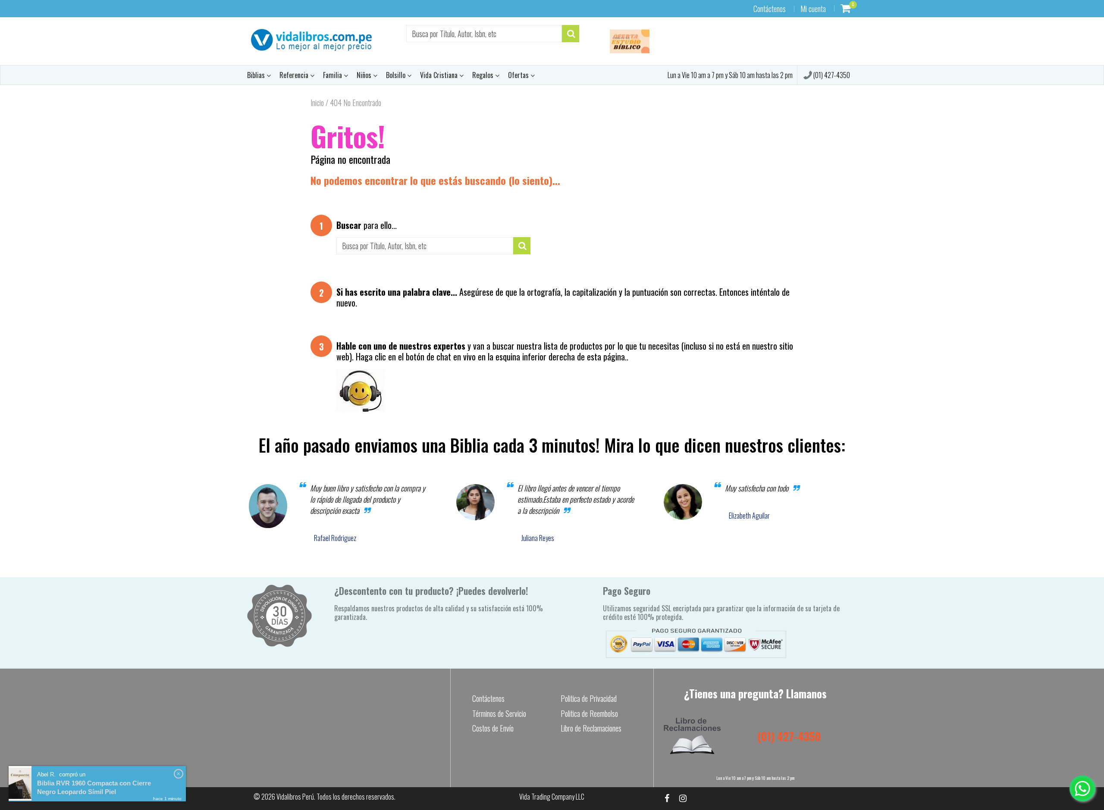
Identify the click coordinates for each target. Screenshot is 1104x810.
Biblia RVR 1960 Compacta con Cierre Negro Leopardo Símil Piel (94, 787)
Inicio (317, 102)
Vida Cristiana (439, 75)
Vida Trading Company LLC (551, 796)
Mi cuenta (813, 8)
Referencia (294, 75)
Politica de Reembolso (589, 713)
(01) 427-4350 (831, 75)
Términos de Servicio (499, 713)
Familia (333, 75)
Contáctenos (769, 8)
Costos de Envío (493, 728)
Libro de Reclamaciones (591, 728)
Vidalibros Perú (295, 796)
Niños (365, 75)
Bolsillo (396, 75)
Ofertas (519, 75)
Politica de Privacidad (589, 698)
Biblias (257, 75)
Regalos (483, 75)
